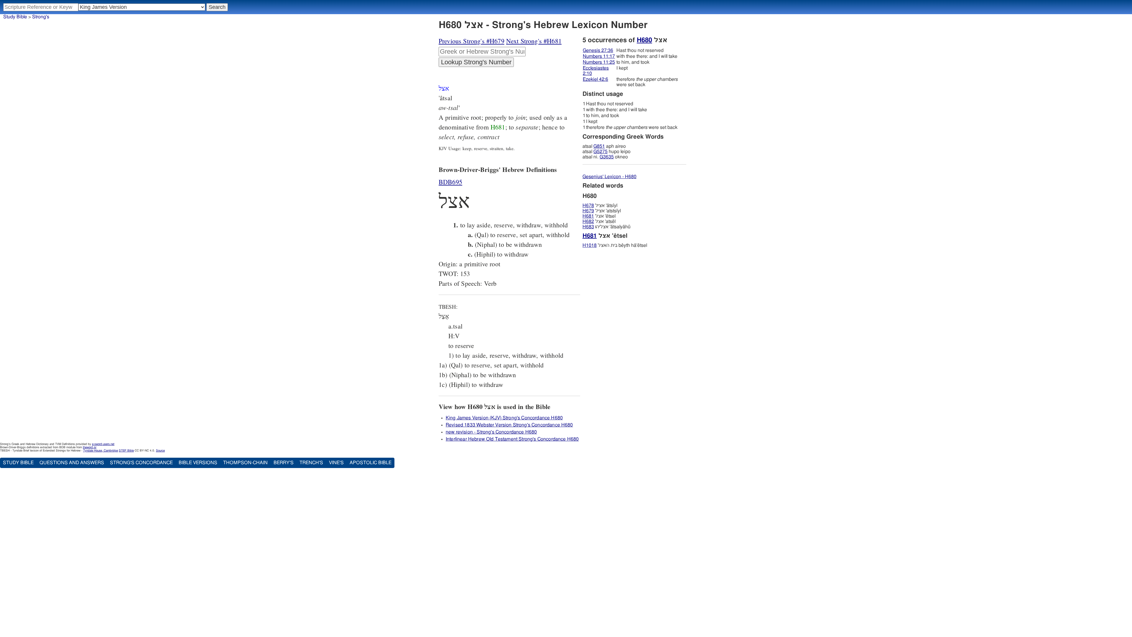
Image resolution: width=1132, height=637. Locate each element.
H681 (498, 127)
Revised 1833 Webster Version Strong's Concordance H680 (509, 425)
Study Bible (15, 16)
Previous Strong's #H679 (471, 41)
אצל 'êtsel (599, 216)
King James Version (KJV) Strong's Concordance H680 (504, 418)
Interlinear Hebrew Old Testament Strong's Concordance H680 (512, 439)
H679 (588, 210)
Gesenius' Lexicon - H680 (609, 176)
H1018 (590, 245)
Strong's (40, 16)
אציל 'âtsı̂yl (600, 205)
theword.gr (89, 447)
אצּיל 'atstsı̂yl (602, 210)
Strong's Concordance (141, 462)
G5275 (600, 151)
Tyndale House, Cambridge (100, 450)
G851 (599, 146)
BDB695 (450, 182)
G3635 (607, 157)
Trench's (311, 462)
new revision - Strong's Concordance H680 (491, 432)
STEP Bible (126, 450)
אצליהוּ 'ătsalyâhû (607, 226)
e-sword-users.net (103, 444)
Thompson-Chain (245, 462)
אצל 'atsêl (599, 221)
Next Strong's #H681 (534, 41)
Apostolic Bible (370, 462)
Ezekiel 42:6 (595, 79)
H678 (588, 205)
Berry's (284, 462)
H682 (588, 221)
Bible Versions (198, 462)
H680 (644, 40)
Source (160, 450)
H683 (588, 226)
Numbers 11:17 (599, 56)
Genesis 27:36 (598, 50)
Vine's (336, 462)
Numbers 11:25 (599, 62)
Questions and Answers (72, 462)
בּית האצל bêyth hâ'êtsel (615, 245)
